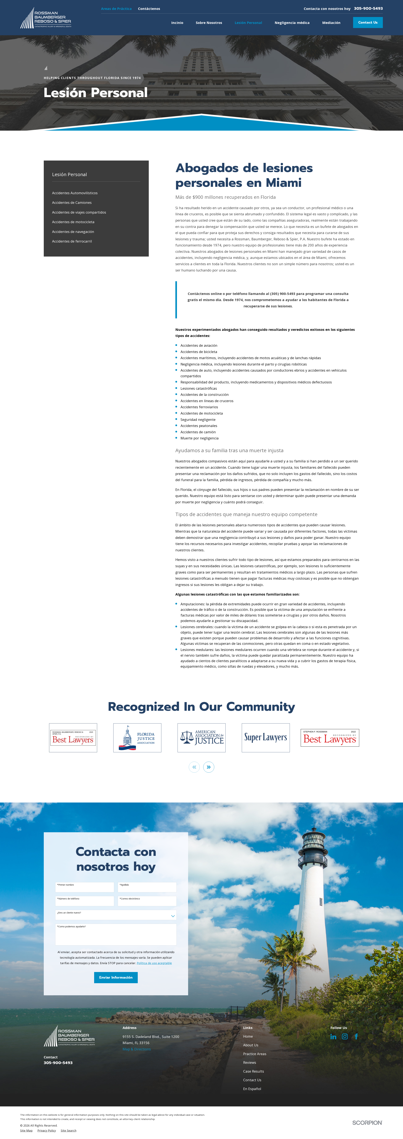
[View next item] (208, 767)
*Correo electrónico (130, 898)
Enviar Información (116, 977)
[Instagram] (345, 1036)
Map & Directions (137, 1049)
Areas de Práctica (116, 8)
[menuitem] (96, 193)
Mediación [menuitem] (331, 22)
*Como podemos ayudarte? (71, 926)
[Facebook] (356, 1036)
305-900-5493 (368, 9)
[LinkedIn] (333, 1036)
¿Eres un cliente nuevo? (69, 912)
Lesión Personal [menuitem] (248, 22)
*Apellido (124, 885)
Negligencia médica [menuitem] (292, 22)
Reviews (249, 1062)
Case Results (253, 1071)
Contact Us (368, 22)
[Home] (45, 17)
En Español (252, 1088)
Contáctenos (149, 8)
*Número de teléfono (68, 898)
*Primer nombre (65, 885)
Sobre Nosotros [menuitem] (209, 22)
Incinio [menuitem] (177, 22)
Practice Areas (254, 1053)
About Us (250, 1045)
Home (248, 1036)
